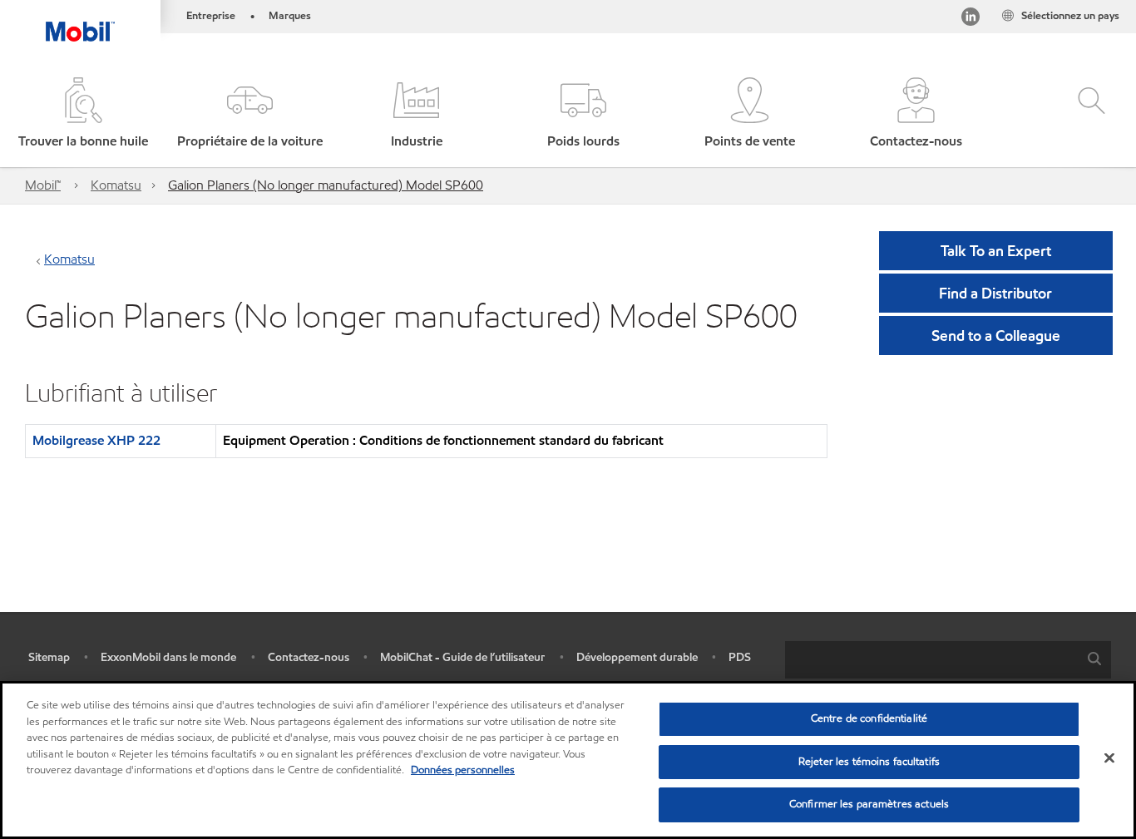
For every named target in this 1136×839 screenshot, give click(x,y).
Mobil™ (43, 185)
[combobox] (948, 660)
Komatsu (116, 185)
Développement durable (637, 657)
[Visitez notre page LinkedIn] (970, 19)
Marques (290, 15)
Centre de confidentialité (869, 718)
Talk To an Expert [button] (996, 250)
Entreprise (210, 15)
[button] (249, 114)
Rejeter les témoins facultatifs (869, 761)
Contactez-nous (308, 657)
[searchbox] (931, 660)
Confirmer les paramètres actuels (869, 804)
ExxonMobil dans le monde (168, 657)
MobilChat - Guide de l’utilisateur (462, 657)
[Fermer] (1109, 758)
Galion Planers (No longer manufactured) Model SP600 (325, 185)
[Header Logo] (80, 21)
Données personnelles (463, 770)
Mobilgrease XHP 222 (96, 440)
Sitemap (49, 657)
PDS (740, 657)
